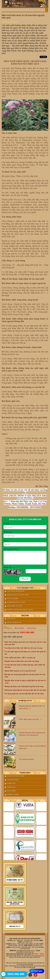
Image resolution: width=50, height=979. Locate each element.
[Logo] (25, 3)
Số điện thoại (8, 532)
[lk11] (14, 896)
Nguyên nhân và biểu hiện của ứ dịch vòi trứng (22, 661)
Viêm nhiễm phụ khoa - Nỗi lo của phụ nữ (20, 658)
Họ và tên (7, 523)
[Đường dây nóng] (3, 974)
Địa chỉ (6, 540)
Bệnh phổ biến (19, 628)
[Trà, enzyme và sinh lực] (10, 762)
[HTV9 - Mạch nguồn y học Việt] (10, 722)
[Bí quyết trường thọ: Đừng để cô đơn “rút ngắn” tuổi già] (10, 709)
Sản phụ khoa (31, 628)
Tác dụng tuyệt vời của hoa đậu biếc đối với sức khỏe (24, 694)
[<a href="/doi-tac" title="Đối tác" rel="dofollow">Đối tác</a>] (25, 802)
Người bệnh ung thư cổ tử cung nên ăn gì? (20, 671)
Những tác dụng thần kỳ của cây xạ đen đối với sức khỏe (25, 690)
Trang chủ (8, 628)
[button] (14, 572)
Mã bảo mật (7, 567)
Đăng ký (25, 579)
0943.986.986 (27, 632)
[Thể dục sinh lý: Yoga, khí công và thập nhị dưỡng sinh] (10, 749)
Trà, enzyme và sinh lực (26, 759)
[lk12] (14, 919)
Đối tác (25, 800)
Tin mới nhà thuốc (25, 701)
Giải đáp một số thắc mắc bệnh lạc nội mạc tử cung (23, 648)
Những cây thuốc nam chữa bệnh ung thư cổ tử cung (24, 686)
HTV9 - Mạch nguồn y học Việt (29, 719)
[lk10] (14, 873)
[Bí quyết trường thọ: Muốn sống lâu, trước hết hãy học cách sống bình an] (10, 735)
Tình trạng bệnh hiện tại (10, 549)
